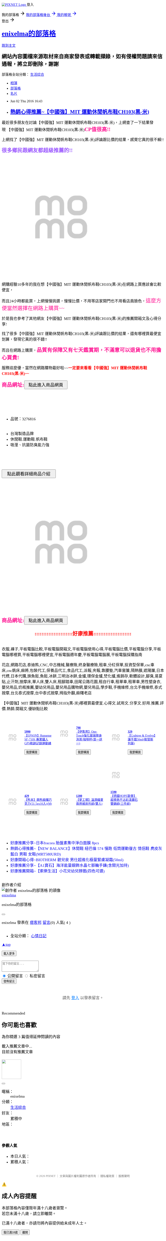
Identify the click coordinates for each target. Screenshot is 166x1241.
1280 (79, 796)
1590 (113, 792)
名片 (13, 93)
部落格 (15, 88)
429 (26, 796)
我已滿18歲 (10, 1232)
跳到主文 (9, 45)
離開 (25, 1232)
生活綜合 (37, 74)
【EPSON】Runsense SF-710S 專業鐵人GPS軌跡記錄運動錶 (37, 739)
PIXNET (51, 1176)
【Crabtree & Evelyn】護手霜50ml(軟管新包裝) (141, 739)
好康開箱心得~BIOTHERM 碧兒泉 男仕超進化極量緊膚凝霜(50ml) (66, 860)
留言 (46, 922)
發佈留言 (9, 981)
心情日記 (38, 936)
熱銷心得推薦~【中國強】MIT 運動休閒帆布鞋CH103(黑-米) (79, 112)
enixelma (9, 895)
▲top (6, 944)
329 (130, 731)
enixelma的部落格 (29, 33)
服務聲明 (124, 1176)
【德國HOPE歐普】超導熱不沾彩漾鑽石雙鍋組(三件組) (124, 799)
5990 (27, 731)
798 (78, 727)
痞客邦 (36, 922)
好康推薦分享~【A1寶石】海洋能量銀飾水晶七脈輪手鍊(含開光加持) (69, 865)
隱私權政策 (107, 1176)
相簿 (13, 83)
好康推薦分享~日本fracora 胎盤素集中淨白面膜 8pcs (54, 843)
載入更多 (9, 953)
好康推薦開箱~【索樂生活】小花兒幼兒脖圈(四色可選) (57, 871)
